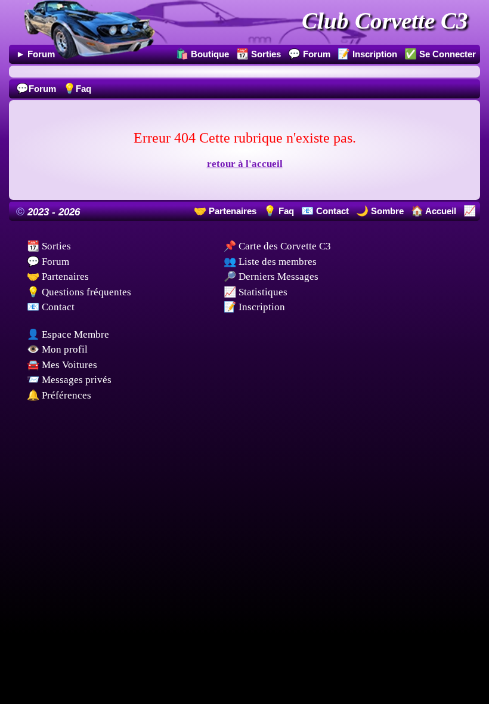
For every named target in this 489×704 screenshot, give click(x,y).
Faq (77, 89)
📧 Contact (51, 307)
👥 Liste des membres (270, 261)
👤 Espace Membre (68, 334)
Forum (36, 89)
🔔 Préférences (59, 395)
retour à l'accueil (245, 163)
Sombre (386, 211)
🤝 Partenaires (58, 276)
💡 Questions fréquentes (79, 292)
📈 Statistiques (255, 292)
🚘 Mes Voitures (62, 364)
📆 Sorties (49, 246)
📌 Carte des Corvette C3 (277, 246)
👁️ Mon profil (57, 349)
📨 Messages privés (69, 379)
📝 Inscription (254, 307)
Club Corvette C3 (385, 20)
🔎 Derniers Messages (271, 276)
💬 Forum (48, 261)
